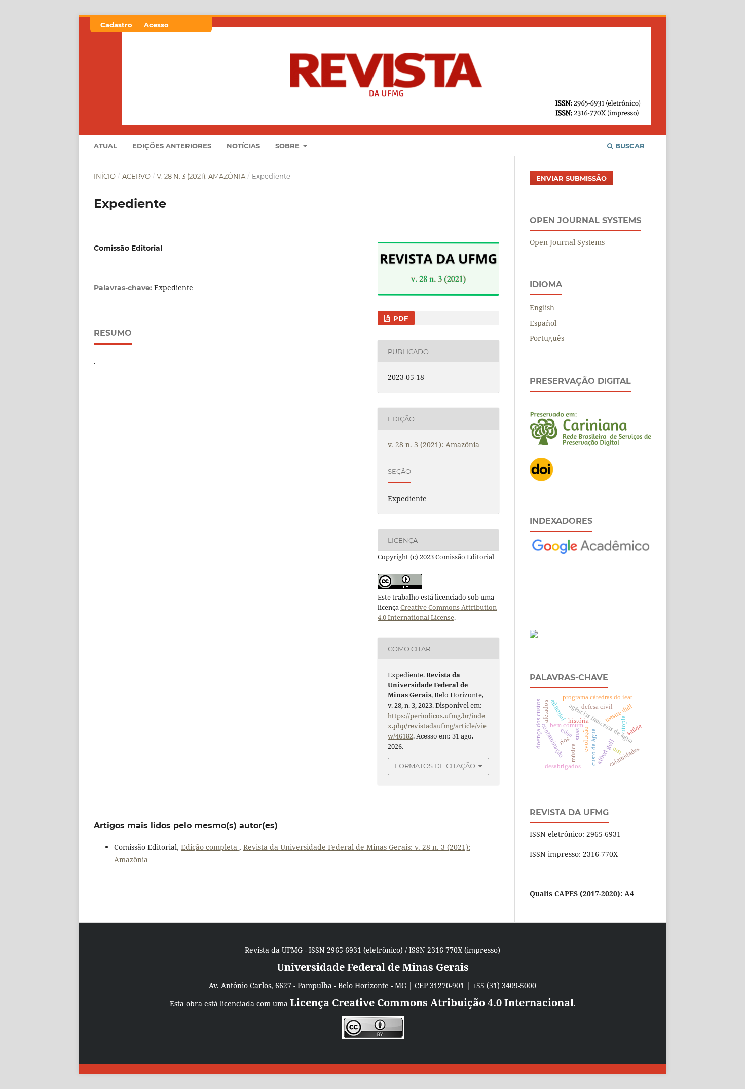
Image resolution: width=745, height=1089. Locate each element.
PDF (399, 318)
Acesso (156, 25)
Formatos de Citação (435, 766)
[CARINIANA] (590, 443)
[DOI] (542, 479)
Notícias (243, 146)
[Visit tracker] (534, 635)
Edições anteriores (171, 146)
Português (547, 338)
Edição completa (210, 847)
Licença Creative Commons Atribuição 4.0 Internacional (432, 1002)
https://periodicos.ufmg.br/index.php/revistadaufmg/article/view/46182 (437, 726)
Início (105, 176)
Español (543, 323)
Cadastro (116, 25)
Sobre (288, 146)
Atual (105, 146)
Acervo (136, 176)
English (542, 307)
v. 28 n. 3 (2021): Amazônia (201, 176)
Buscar (629, 146)
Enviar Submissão (571, 178)
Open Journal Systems (567, 242)
